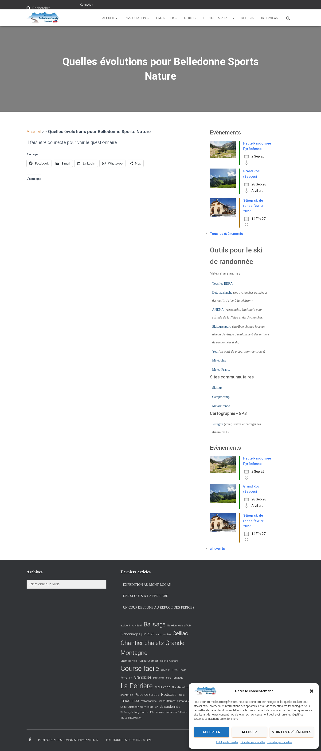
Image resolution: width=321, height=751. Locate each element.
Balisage (154, 624)
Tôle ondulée (157, 712)
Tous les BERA (222, 283)
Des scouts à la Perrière (145, 596)
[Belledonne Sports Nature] (43, 18)
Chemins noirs (129, 660)
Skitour (217, 387)
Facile (183, 670)
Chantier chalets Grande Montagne (152, 647)
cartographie (163, 634)
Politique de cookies (227, 742)
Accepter (211, 732)
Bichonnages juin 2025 (137, 634)
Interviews (269, 18)
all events (217, 548)
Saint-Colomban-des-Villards (137, 706)
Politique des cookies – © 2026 (128, 740)
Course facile (140, 668)
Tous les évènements (226, 234)
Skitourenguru (221, 326)
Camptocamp (221, 397)
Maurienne (162, 687)
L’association (136, 18)
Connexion (86, 4)
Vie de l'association (131, 717)
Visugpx (217, 424)
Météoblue (219, 360)
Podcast (168, 694)
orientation (127, 694)
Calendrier (165, 18)
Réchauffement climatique (174, 701)
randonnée (130, 700)
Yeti (215, 351)
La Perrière (137, 686)
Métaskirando (221, 406)
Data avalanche (222, 292)
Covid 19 (166, 670)
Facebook (30, 739)
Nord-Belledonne (181, 687)
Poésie (181, 694)
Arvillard (137, 625)
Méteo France (221, 369)
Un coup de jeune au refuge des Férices (158, 607)
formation (126, 677)
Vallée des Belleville (176, 712)
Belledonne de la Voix (179, 625)
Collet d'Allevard (169, 660)
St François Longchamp (134, 712)
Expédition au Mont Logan (147, 584)
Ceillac (180, 633)
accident (125, 625)
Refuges (247, 18)
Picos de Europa (147, 694)
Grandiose (142, 677)
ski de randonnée (167, 706)
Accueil (108, 18)
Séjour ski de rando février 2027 (253, 206)
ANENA (218, 309)
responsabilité (149, 701)
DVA (175, 670)
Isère (168, 677)
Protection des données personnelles (68, 740)
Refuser (249, 732)
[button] (311, 691)
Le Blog (190, 18)
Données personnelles (253, 742)
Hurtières (158, 677)
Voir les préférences (291, 732)
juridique (178, 677)
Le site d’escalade (217, 18)
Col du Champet (148, 660)
